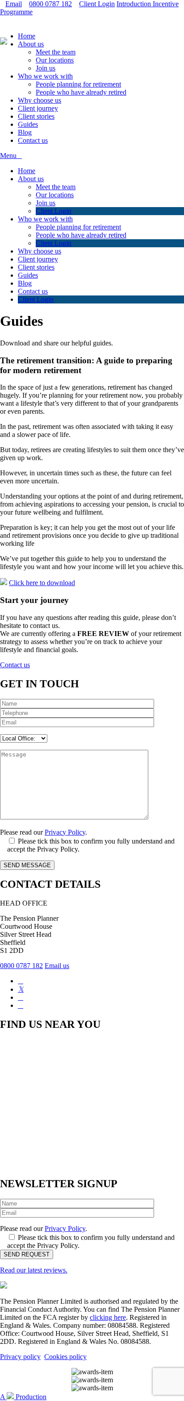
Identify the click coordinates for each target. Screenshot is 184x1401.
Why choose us (39, 100)
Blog (25, 132)
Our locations (55, 60)
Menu (8, 155)
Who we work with (45, 76)
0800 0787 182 (50, 4)
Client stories (36, 116)
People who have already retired (81, 92)
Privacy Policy (65, 832)
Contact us (33, 140)
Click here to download (42, 582)
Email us (57, 965)
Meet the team (55, 52)
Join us (45, 68)
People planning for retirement (78, 84)
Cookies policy (65, 1356)
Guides (28, 124)
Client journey (38, 108)
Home (26, 36)
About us (31, 44)
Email (13, 4)
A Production (23, 1397)
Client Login (97, 4)
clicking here (108, 1317)
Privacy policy (20, 1356)
